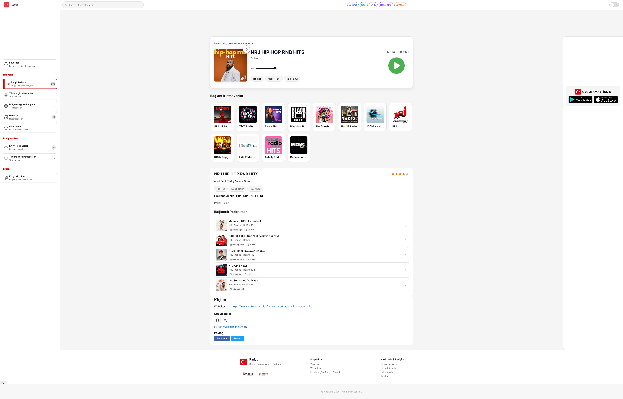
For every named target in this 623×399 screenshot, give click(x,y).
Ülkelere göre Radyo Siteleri (325, 372)
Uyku (373, 4)
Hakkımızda (386, 372)
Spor (363, 4)
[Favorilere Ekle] (246, 49)
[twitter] (225, 320)
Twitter (237, 338)
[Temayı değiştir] (614, 4)
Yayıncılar (315, 364)
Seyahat (400, 4)
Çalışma (353, 4)
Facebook (222, 338)
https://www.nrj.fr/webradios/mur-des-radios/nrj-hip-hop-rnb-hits (272, 306)
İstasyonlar (220, 43)
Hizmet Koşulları (388, 368)
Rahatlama (385, 4)
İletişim (384, 376)
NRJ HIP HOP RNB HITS (241, 43)
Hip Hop (257, 78)
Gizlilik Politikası (388, 364)
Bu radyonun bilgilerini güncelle (230, 326)
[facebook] (217, 320)
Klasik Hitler (274, 78)
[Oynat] (396, 65)
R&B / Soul (292, 78)
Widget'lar (315, 368)
